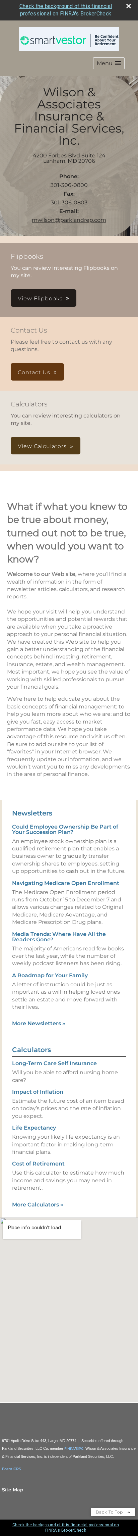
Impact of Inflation (37, 1092)
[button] (109, 63)
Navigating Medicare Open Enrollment (65, 883)
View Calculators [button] (42, 446)
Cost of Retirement (38, 1163)
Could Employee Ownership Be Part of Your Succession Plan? (65, 829)
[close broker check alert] (128, 6)
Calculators (31, 1050)
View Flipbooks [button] (40, 298)
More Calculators (37, 1204)
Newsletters (32, 813)
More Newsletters (38, 1023)
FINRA (69, 1448)
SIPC (79, 1448)
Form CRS (11, 1469)
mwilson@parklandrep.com (69, 220)
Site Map (12, 1490)
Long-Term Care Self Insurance (54, 1063)
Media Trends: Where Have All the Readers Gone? (59, 937)
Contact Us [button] (34, 372)
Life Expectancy (34, 1128)
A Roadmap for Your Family (50, 975)
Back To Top (110, 1512)
